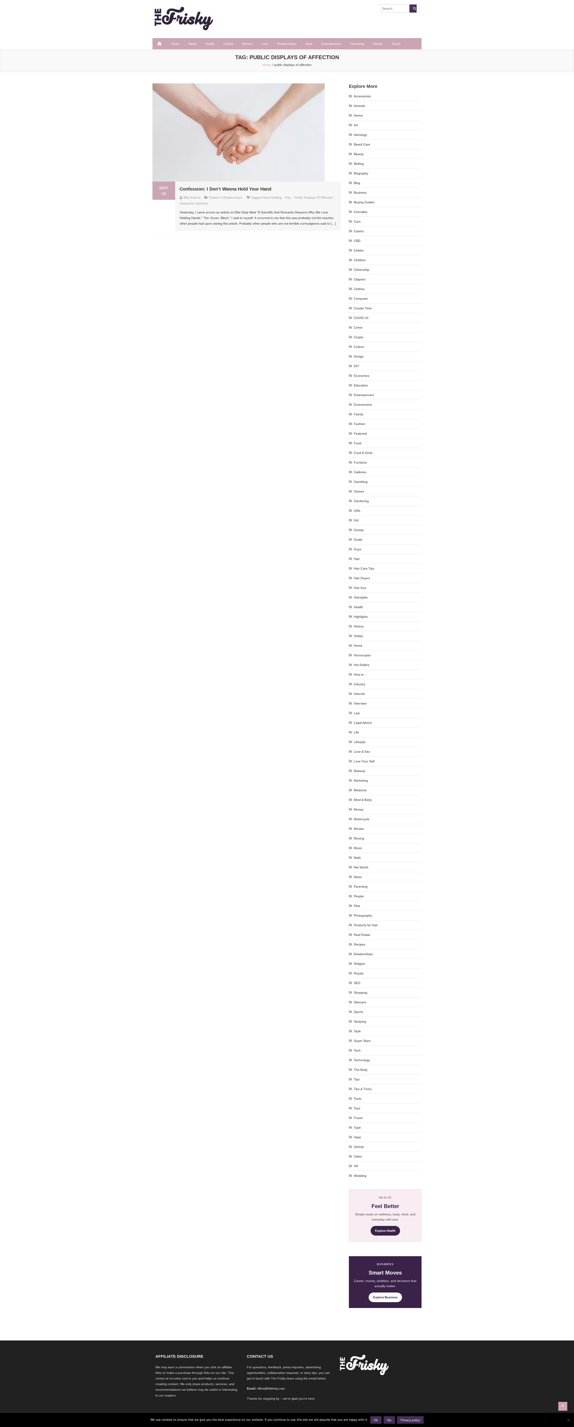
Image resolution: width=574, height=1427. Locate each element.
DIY (356, 366)
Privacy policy (410, 1420)
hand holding (272, 197)
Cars (357, 221)
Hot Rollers (362, 665)
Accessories (362, 96)
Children (360, 260)
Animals (359, 106)
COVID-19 (361, 318)
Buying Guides (364, 202)
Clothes (359, 289)
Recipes (359, 944)
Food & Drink (363, 453)
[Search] (413, 8)
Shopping (360, 992)
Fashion (359, 424)
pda (288, 197)
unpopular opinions (194, 203)
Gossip (359, 530)
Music (358, 848)
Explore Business (385, 1297)
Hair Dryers (362, 578)
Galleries (360, 472)
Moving (359, 838)
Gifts (357, 510)
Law (357, 713)
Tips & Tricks (363, 1089)
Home (175, 44)
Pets (357, 906)
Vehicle (359, 1147)
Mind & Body (363, 800)
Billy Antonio (191, 197)
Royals (378, 44)
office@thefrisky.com (271, 1388)
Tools (357, 1098)
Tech (357, 1050)
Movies (247, 44)
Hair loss (360, 588)
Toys (357, 1108)
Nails (357, 857)
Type (357, 1127)
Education (361, 385)
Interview (360, 703)
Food (357, 443)
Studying (360, 1021)
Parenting (357, 44)
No (389, 1420)
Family (358, 414)
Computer (361, 298)
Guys (357, 549)
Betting (359, 163)
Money (358, 809)
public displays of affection (313, 197)
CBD (357, 241)
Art (356, 125)
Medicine (360, 790)
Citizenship (361, 269)
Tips (357, 1079)
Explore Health (385, 1230)
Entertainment (331, 44)
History (359, 626)
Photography (363, 915)
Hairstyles (361, 597)
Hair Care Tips (364, 568)
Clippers (359, 279)
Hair (357, 559)
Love (264, 44)
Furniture (360, 462)
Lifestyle (359, 742)
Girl (356, 520)
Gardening (361, 501)
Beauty (359, 154)
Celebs (228, 44)
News (192, 44)
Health (210, 44)
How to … (361, 674)
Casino (359, 231)
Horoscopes (362, 655)
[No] (568, 1420)
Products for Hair (366, 925)
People (359, 896)
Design (359, 356)
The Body (360, 1069)
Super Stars (362, 1041)
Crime (358, 327)
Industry (359, 684)
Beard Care (362, 144)
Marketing (361, 780)
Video (358, 1156)
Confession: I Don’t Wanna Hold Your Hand (225, 189)
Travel (395, 44)
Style (308, 44)
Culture (359, 347)
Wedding (360, 1176)
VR (356, 1166)
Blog (357, 183)
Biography (361, 173)
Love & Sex (362, 751)
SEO (357, 983)
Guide (358, 539)
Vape (357, 1137)
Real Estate (362, 935)
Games (359, 491)
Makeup (359, 771)
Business (360, 192)
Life (356, 732)
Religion (359, 963)
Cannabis (360, 212)
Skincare (360, 1002)
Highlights (361, 616)
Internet (359, 694)
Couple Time (363, 308)
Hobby (358, 636)
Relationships (286, 44)
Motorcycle (361, 819)
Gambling (360, 482)
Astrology (360, 135)
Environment (363, 404)
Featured (360, 433)
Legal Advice (363, 722)
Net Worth (361, 867)
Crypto (358, 337)
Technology (362, 1060)
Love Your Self (364, 761)
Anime (358, 115)
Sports (358, 1012)
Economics (361, 375)
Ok (376, 1420)
